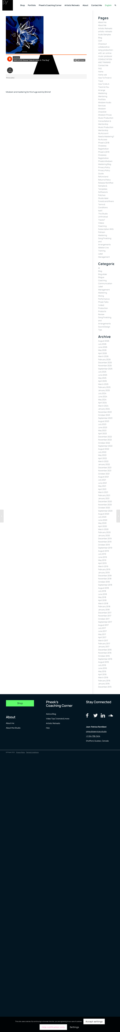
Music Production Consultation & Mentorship (105, 121)
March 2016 (103, 677)
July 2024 (102, 393)
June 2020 (102, 520)
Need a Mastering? (106, 136)
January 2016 (104, 683)
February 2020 (104, 532)
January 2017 (103, 646)
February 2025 (104, 387)
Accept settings (94, 1021)
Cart (100, 40)
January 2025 (104, 390)
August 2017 (103, 625)
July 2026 (102, 344)
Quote (101, 173)
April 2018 (102, 600)
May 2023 (102, 430)
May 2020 (102, 523)
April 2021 (102, 489)
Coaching (102, 280)
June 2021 (102, 483)
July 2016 (102, 665)
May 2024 (102, 399)
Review (101, 314)
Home (100, 71)
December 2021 (104, 467)
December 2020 (105, 501)
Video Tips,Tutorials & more (57, 718)
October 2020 (104, 507)
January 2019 (104, 572)
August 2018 (103, 588)
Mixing (101, 296)
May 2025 (102, 378)
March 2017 (103, 640)
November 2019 (104, 541)
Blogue (101, 277)
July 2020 (102, 517)
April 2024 (102, 402)
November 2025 (105, 365)
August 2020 (103, 514)
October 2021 (104, 473)
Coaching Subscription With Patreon (106, 229)
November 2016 (104, 652)
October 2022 (104, 443)
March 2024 (103, 405)
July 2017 (102, 628)
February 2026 (104, 359)
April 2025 (102, 381)
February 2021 (104, 495)
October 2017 (103, 619)
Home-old (102, 74)
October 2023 (104, 415)
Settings (74, 1027)
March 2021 (103, 492)
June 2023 (102, 427)
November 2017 (104, 615)
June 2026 (102, 347)
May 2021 (102, 486)
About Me (102, 25)
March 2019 (103, 566)
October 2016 (104, 656)
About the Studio (13, 728)
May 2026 (102, 350)
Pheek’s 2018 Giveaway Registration (103, 145)
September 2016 (105, 659)
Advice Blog (51, 714)
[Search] (115, 5)
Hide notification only (53, 1027)
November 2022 (105, 439)
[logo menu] (7, 5)
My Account (103, 133)
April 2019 (102, 563)
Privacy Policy (104, 167)
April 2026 (102, 353)
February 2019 (104, 569)
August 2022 (103, 449)
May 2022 (102, 455)
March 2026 (103, 356)
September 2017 (105, 622)
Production (103, 308)
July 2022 (102, 452)
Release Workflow (105, 182)
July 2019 (102, 554)
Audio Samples (104, 34)
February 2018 (104, 606)
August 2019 (103, 551)
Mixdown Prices (105, 115)
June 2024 (102, 396)
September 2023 (105, 418)
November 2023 (105, 412)
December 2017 (104, 612)
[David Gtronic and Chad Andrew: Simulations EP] (2, 516)
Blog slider (102, 274)
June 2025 (102, 375)
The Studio (103, 213)
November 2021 (104, 470)
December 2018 (104, 575)
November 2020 (105, 504)
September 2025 (105, 368)
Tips (100, 329)
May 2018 (102, 597)
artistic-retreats (105, 31)
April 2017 (102, 637)
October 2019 (104, 544)
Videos (101, 223)
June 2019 (102, 557)
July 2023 (102, 424)
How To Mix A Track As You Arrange (103, 87)
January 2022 (104, 464)
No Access (102, 139)
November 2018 (104, 578)
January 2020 (104, 535)
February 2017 (104, 643)
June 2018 (102, 594)
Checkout (102, 44)
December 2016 (105, 649)
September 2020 (105, 511)
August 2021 (103, 476)
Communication (105, 283)
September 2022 (105, 446)
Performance (104, 299)
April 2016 (102, 674)
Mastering (102, 93)
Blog (100, 37)
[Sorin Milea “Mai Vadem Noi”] (118, 516)
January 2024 (104, 409)
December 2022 (105, 436)
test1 (100, 210)
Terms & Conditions (32, 752)
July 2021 (102, 480)
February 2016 (104, 680)
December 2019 (105, 538)
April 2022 (102, 458)
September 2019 (105, 547)
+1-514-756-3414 (93, 736)
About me (102, 22)
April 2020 (102, 526)
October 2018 (104, 581)
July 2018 (102, 591)
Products (102, 311)
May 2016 (102, 671)
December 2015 (104, 687)
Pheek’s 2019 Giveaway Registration (103, 155)
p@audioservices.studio (96, 731)
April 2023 (102, 433)
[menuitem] (22, 5)
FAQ (100, 68)
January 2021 (103, 498)
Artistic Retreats (105, 28)
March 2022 (103, 461)
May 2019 (102, 560)
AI (99, 268)
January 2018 (103, 609)
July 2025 (102, 371)
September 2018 (105, 585)
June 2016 (102, 668)
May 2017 (102, 634)
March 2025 (103, 384)
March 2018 (103, 603)
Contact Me (103, 65)
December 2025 (105, 362)
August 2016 (103, 662)
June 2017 (102, 631)
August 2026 (103, 341)
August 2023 (103, 421)
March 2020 (103, 529)
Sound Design (104, 326)
